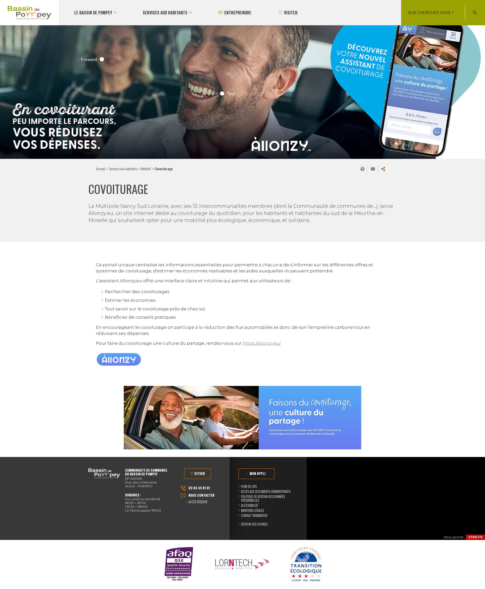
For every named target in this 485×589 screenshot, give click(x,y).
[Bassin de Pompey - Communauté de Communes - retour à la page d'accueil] (29, 12)
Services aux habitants (123, 168)
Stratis (475, 537)
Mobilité (146, 168)
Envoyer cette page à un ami (373, 169)
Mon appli (257, 473)
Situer (199, 473)
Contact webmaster (254, 515)
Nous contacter (201, 495)
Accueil (100, 168)
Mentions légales (252, 510)
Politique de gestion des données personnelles (263, 498)
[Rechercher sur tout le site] (475, 12)
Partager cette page (383, 169)
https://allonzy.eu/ (262, 343)
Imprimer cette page (362, 169)
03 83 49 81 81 (199, 487)
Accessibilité (249, 505)
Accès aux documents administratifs (265, 491)
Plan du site (249, 486)
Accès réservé (197, 502)
